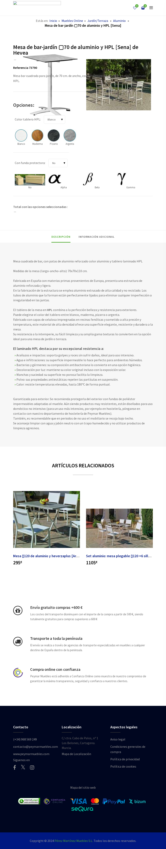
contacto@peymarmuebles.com (35, 747)
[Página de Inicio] (37, 8)
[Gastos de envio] (18, 610)
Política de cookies (123, 766)
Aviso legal (117, 739)
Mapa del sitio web (83, 787)
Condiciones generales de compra (127, 749)
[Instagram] (32, 767)
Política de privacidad (125, 759)
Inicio (53, 21)
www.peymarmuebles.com (31, 754)
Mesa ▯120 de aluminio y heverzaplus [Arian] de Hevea (55, 556)
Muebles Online (72, 21)
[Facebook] (14, 767)
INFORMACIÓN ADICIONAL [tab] (97, 237)
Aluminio (119, 21)
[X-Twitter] (23, 767)
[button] (151, 8)
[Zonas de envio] (18, 641)
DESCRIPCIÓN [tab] (60, 237)
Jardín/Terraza (97, 21)
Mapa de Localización (76, 754)
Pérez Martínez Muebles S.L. (73, 841)
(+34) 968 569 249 (25, 739)
